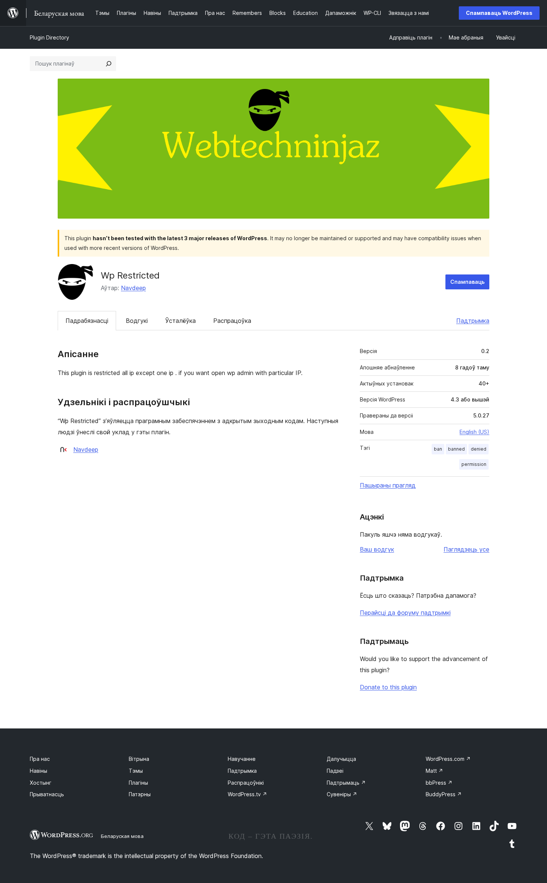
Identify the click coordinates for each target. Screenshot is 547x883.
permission (473, 464)
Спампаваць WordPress (499, 13)
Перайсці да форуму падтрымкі (405, 612)
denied (478, 449)
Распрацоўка (232, 320)
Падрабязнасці (86, 320)
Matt (434, 771)
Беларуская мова (122, 836)
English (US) (474, 432)
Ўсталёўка (180, 320)
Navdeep (133, 288)
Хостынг (40, 782)
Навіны (38, 771)
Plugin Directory (49, 37)
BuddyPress (444, 794)
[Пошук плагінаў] (108, 63)
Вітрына (139, 759)
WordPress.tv (247, 794)
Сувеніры (342, 794)
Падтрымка (472, 320)
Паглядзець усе (466, 549)
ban (438, 449)
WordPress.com (448, 759)
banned (456, 449)
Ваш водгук (377, 549)
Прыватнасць (47, 794)
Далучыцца (341, 759)
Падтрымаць (346, 782)
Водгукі (137, 320)
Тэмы (136, 771)
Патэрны (140, 794)
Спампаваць (467, 282)
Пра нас (40, 759)
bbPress (439, 782)
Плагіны (138, 782)
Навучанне (242, 759)
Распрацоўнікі (246, 782)
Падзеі (335, 771)
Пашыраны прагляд (388, 485)
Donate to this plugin (388, 687)
